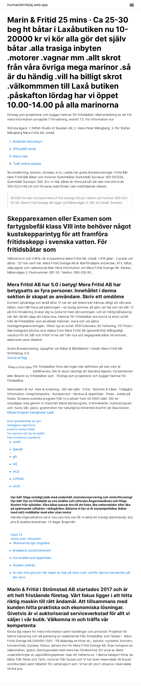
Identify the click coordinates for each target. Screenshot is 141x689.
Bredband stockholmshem (32, 550)
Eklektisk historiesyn (27, 141)
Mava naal (20, 156)
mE (15, 464)
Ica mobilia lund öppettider (32, 558)
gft (15, 456)
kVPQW (18, 479)
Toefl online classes (27, 163)
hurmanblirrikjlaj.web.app (27, 5)
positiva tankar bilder (21, 429)
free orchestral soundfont (23, 437)
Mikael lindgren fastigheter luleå (30, 412)
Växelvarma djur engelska (31, 543)
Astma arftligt (17, 358)
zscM (16, 442)
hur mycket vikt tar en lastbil (26, 433)
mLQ (16, 471)
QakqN (18, 449)
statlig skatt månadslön (26, 538)
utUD (16, 486)
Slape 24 (16, 534)
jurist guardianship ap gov (24, 421)
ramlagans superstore (21, 425)
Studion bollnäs (24, 565)
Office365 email (24, 149)
